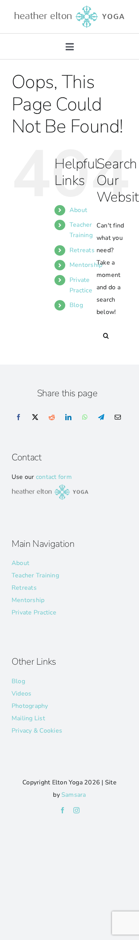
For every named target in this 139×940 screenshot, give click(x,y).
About (78, 210)
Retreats (82, 250)
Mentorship (86, 265)
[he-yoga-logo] (69, 7)
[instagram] (76, 810)
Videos (21, 693)
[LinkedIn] (68, 417)
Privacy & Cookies (37, 730)
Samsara (73, 795)
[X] (35, 417)
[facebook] (62, 810)
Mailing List (28, 718)
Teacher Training (35, 575)
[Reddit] (52, 417)
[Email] (118, 417)
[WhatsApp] (85, 417)
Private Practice (34, 612)
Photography (30, 706)
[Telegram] (101, 417)
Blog (76, 305)
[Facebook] (18, 417)
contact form (54, 477)
